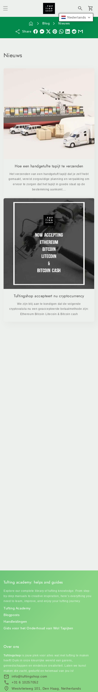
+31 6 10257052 (25, 682)
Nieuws (64, 23)
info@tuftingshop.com (29, 676)
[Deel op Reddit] (74, 31)
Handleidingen (15, 621)
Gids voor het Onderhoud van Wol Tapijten (38, 628)
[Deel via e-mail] (80, 31)
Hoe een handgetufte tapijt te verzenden (49, 166)
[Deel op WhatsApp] (61, 31)
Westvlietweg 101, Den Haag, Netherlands (46, 688)
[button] (5, 8)
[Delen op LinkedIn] (67, 31)
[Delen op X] (48, 31)
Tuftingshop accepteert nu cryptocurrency (49, 296)
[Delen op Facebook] (35, 31)
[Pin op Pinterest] (55, 31)
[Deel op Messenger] (42, 31)
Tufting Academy (17, 608)
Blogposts (12, 615)
